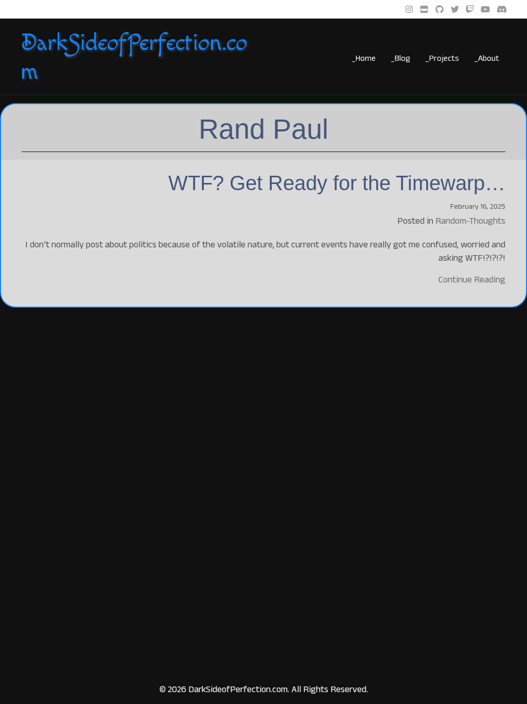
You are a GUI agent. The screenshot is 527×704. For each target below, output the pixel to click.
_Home (364, 58)
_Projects (442, 58)
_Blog (400, 58)
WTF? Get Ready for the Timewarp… (336, 183)
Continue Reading (471, 279)
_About (486, 58)
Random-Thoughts (470, 220)
